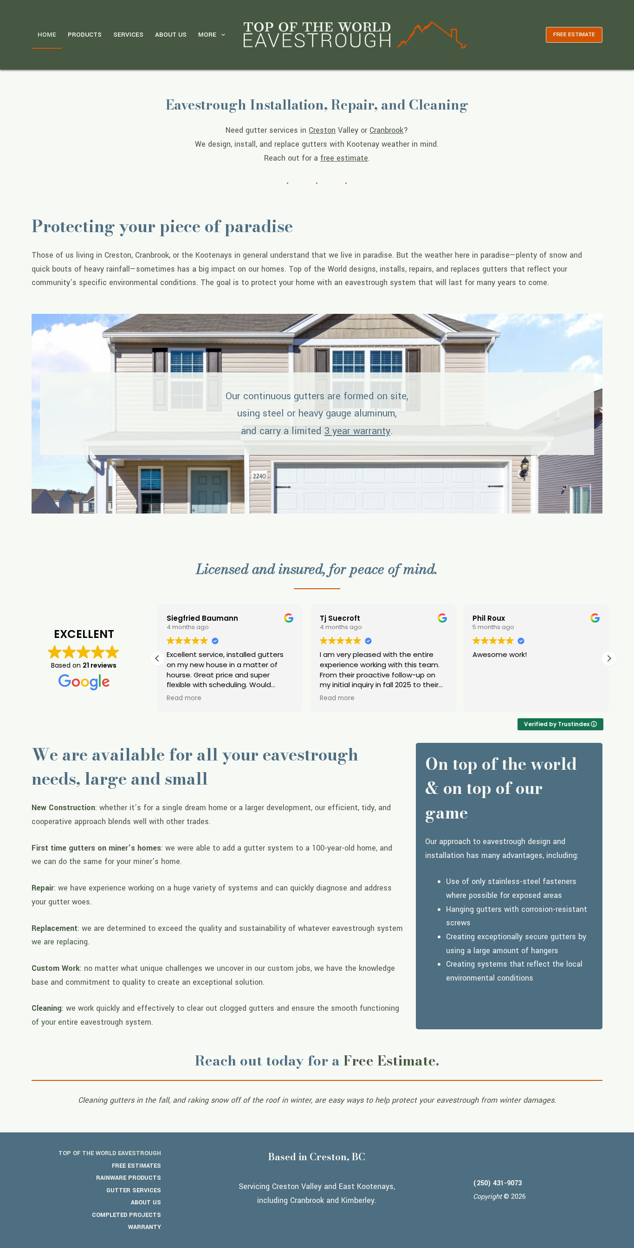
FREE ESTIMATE (574, 35)
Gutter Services (133, 1190)
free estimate (344, 158)
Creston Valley (297, 1186)
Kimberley (358, 1200)
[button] (609, 658)
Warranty (144, 1227)
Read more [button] (184, 698)
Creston (322, 130)
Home (47, 34)
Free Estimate (389, 1060)
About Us (171, 34)
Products (85, 34)
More (207, 34)
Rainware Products (128, 1178)
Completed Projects (126, 1215)
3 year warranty (357, 431)
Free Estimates (136, 1166)
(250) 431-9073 (497, 1183)
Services (128, 34)
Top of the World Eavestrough (109, 1153)
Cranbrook (386, 130)
